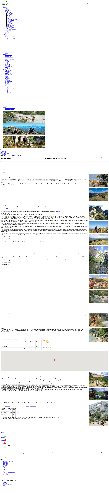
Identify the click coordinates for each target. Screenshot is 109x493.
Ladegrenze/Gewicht (11, 88)
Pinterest (2, 440)
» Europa (6, 37)
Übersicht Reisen (8, 76)
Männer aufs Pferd (8, 74)
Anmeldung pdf (8, 56)
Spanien (8, 40)
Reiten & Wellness (10, 27)
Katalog (4, 107)
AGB (4, 485)
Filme (4, 170)
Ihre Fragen (7, 61)
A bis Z (6, 60)
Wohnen (4, 164)
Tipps (7, 208)
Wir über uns (7, 78)
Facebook (2, 432)
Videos (6, 33)
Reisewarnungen (10, 91)
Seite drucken (5, 468)
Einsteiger (9, 17)
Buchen (4, 54)
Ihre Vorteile (7, 83)
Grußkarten (5, 467)
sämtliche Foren (8, 98)
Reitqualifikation (8, 64)
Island (8, 47)
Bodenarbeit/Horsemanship (12, 19)
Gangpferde (9, 21)
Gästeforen (5, 97)
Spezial (8, 16)
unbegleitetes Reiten (10, 20)
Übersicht (6, 11)
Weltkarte (6, 8)
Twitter (1, 434)
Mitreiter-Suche (5, 474)
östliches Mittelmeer (10, 44)
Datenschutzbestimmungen (7, 484)
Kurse (8, 18)
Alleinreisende (9, 26)
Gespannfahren (10, 23)
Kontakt (4, 482)
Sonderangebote (8, 70)
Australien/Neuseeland (9, 52)
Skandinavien (9, 46)
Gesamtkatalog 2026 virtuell (10, 108)
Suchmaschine (5, 465)
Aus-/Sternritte (9, 14)
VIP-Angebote (7, 72)
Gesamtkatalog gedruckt (9, 109)
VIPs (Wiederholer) (8, 81)
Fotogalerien (7, 32)
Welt (9, 155)
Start (3, 6)
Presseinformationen (11, 92)
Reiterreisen (5, 7)
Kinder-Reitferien (10, 25)
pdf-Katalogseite (6, 171)
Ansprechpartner (8, 30)
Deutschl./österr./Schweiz (9, 36)
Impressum (5, 483)
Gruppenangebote (8, 71)
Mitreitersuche (7, 99)
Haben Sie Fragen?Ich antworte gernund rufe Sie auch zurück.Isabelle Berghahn (5, 153)
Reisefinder (7, 10)
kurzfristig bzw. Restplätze (31, 406)
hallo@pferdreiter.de (4, 445)
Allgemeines (5, 162)
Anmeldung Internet (8, 55)
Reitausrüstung (7, 65)
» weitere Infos (7, 86)
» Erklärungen (57, 211)
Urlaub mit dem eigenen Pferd (8, 461)
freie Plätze (7, 31)
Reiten (4, 163)
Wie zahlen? (7, 63)
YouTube (2, 443)
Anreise (6, 67)
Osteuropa (9, 45)
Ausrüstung (9, 87)
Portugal (8, 41)
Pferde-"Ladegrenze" (9, 66)
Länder (4, 34)
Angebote (4, 69)
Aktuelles (6, 79)
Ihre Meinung (7, 68)
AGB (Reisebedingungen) (9, 59)
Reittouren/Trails (10, 13)
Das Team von (9, 472)
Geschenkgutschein (8, 73)
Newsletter (7, 85)
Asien (6, 51)
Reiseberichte (7, 100)
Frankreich (9, 42)
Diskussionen (7, 101)
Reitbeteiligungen (8, 105)
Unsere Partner (5, 463)
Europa (11, 155)
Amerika (6, 53)
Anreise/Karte (5, 165)
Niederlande (9, 39)
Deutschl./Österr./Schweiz (12, 38)
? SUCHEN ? (7, 9)
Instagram (2, 437)
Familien (8, 24)
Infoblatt (6, 62)
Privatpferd (9, 22)
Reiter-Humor (5, 475)
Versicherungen (8, 58)
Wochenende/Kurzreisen (11, 29)
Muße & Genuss (10, 28)
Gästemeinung (5, 166)
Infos (4, 75)
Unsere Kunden (5, 464)
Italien (8, 43)
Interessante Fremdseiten (11, 93)
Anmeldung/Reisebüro (9, 57)
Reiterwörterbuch (10, 90)
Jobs (6, 106)
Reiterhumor (9, 94)
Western (8, 15)
